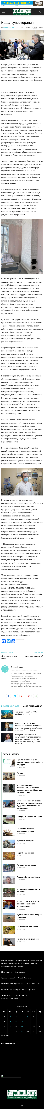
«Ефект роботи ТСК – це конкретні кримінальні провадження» (28, 903)
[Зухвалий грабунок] (9, 844)
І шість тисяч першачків (28, 939)
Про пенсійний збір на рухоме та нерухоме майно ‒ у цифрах (30, 762)
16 (10, 1026)
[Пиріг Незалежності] (9, 856)
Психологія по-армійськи (28, 877)
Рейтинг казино (8, 1044)
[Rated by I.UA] (11, 1077)
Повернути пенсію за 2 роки (29, 816)
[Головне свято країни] (9, 868)
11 (22, 1021)
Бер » (8, 1035)
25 (22, 1031)
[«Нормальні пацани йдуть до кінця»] (9, 892)
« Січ (3, 1035)
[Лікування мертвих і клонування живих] (9, 831)
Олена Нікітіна (8, 27)
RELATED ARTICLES (10, 706)
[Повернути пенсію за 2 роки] (9, 819)
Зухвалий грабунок (25, 841)
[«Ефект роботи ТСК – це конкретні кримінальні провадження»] (9, 904)
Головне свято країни (26, 865)
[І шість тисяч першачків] (9, 942)
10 (16, 1021)
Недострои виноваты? (33, 656)
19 (27, 1026)
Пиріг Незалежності (25, 853)
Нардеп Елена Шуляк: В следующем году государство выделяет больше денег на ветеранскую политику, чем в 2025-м (28, 739)
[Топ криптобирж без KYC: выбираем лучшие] (7, 714)
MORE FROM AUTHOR (32, 706)
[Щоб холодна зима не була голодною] (9, 917)
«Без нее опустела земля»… (9, 657)
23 (10, 1031)
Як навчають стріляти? (27, 927)
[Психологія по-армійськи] (9, 880)
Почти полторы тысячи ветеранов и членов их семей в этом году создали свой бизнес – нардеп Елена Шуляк (28, 726)
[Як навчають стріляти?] (9, 930)
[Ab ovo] (9, 776)
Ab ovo (20, 773)
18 (22, 1026)
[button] (40, 11)
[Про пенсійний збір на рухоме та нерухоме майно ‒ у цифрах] (9, 763)
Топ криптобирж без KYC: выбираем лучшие (26, 713)
